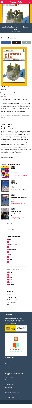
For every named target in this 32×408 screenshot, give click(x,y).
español (11, 24)
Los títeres (14, 183)
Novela (21, 24)
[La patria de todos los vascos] (5, 200)
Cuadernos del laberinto (12, 299)
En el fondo (14, 169)
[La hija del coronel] (5, 214)
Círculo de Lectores (11, 297)
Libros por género (11, 226)
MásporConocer (8, 369)
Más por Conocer (9, 377)
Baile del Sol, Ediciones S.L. (17, 189)
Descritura (7, 379)
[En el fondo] (5, 172)
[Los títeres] (5, 186)
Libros (6, 363)
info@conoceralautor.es (13, 392)
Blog (6, 365)
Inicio (6, 359)
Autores (7, 361)
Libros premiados (11, 229)
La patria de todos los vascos (19, 197)
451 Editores (10, 294)
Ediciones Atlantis (11, 302)
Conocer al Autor (20, 402)
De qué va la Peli (8, 382)
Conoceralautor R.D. (9, 384)
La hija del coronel (16, 211)
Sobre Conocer (8, 367)
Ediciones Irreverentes (12, 304)
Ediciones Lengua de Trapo (17, 203)
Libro (18, 24)
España (14, 24)
